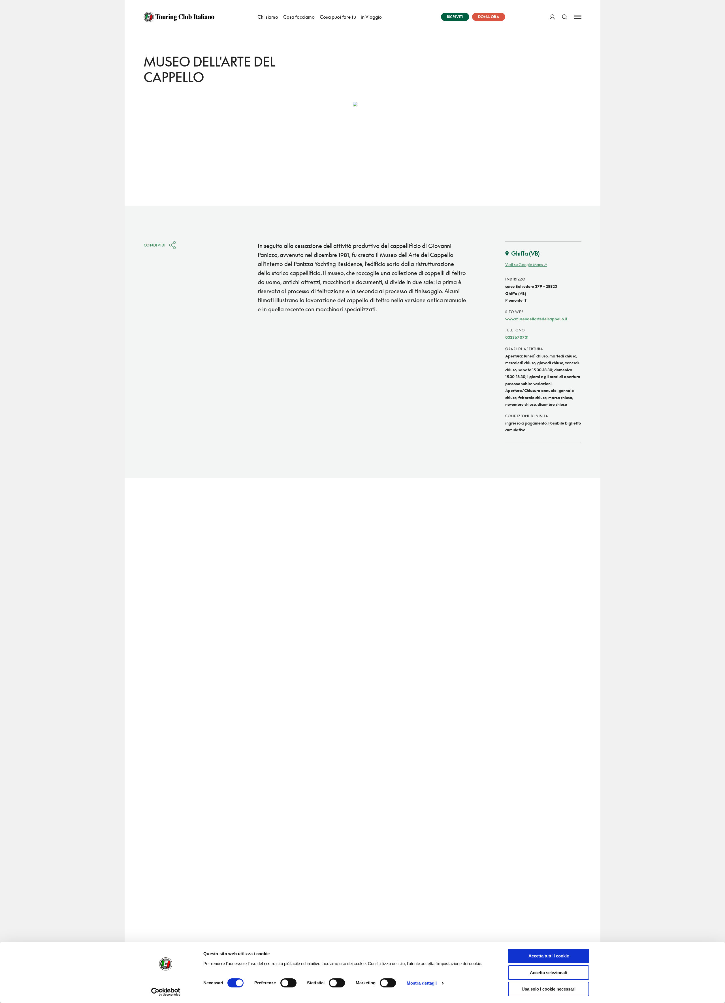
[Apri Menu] (577, 17)
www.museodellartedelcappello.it (536, 318)
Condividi (155, 245)
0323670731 (516, 337)
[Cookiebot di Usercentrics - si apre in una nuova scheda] (166, 992)
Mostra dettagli (422, 983)
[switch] (288, 982)
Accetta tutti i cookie (548, 955)
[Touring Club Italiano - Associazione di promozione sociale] (179, 17)
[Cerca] (564, 17)
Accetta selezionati (548, 972)
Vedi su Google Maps (524, 264)
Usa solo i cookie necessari (548, 989)
